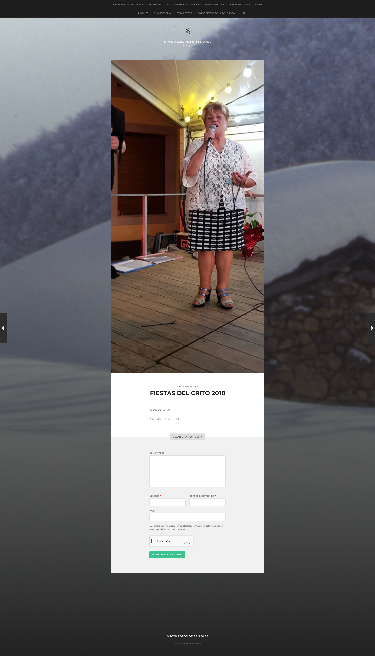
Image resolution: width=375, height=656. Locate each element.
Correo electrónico (202, 496)
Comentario (156, 453)
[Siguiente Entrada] (371, 328)
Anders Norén (192, 643)
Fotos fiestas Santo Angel (246, 4)
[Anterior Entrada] (3, 328)
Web (152, 510)
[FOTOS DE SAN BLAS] (187, 32)
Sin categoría (162, 13)
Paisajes (143, 13)
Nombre (155, 496)
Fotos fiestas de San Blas (183, 4)
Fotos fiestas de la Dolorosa (216, 13)
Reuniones (155, 4)
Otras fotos (184, 13)
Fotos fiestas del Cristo (128, 4)
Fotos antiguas (214, 4)
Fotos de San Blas (193, 636)
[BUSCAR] (244, 13)
